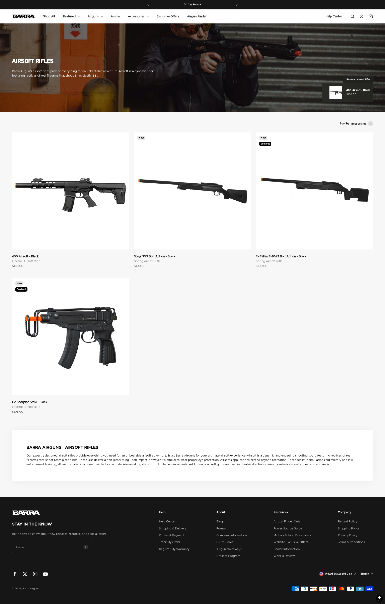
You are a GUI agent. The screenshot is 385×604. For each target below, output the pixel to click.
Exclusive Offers (168, 16)
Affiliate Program (228, 556)
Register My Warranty (174, 549)
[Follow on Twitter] (25, 574)
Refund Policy (347, 521)
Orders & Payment (171, 535)
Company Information (231, 535)
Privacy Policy (347, 535)
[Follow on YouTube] (45, 574)
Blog (219, 521)
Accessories (136, 16)
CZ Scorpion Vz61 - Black (29, 402)
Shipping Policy (349, 528)
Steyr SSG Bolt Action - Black (154, 256)
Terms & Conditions (351, 542)
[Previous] (148, 5)
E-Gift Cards (224, 542)
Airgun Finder (197, 16)
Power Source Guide (288, 528)
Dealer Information (287, 549)
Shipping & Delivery (172, 528)
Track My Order (169, 542)
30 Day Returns (192, 4)
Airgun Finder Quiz (287, 521)
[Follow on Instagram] (35, 574)
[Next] (237, 5)
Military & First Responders (292, 535)
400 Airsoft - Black (25, 256)
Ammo (115, 16)
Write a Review (284, 556)
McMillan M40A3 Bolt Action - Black (281, 256)
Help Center (333, 16)
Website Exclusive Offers (291, 542)
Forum (221, 528)
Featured (69, 16)
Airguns (93, 16)
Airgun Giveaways (229, 549)
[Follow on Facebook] (14, 574)
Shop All (49, 16)
